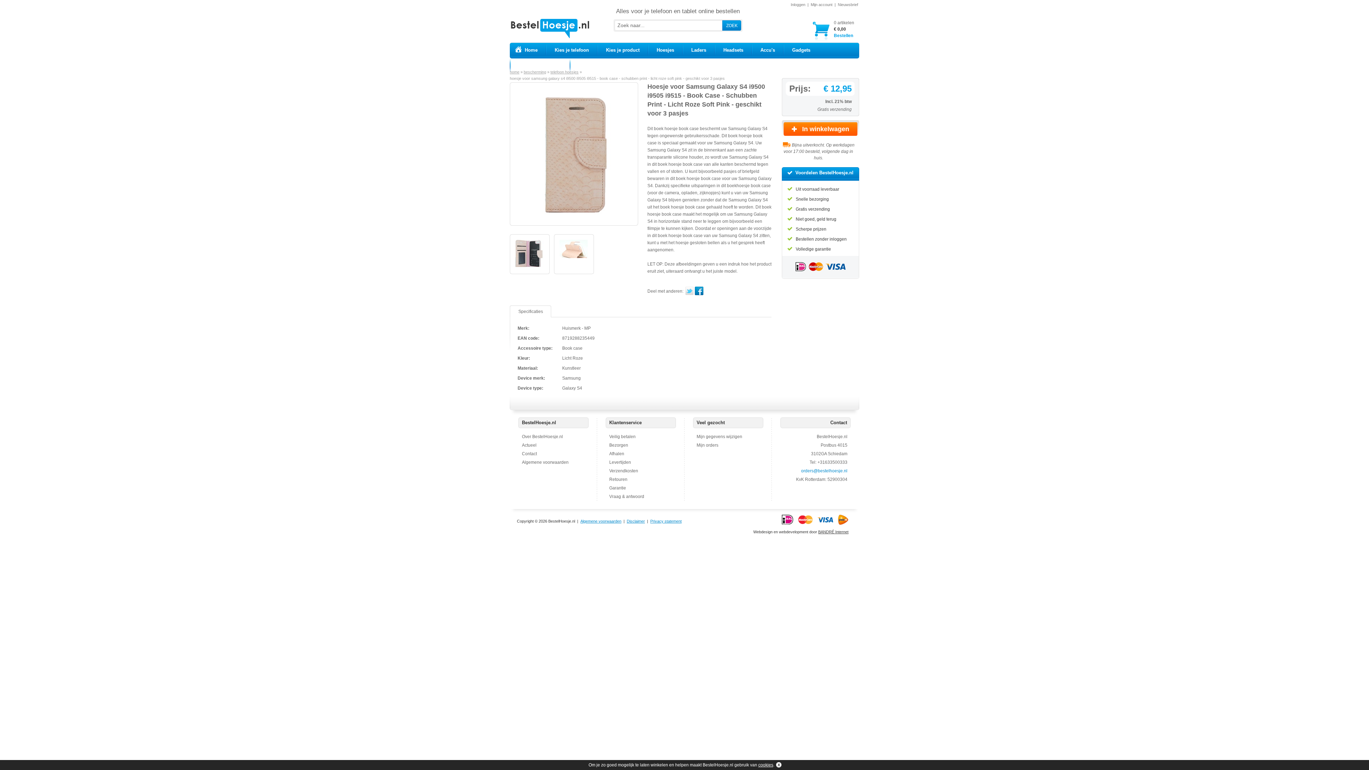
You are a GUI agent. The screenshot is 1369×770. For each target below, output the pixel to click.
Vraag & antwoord (626, 496)
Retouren (618, 479)
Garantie (617, 488)
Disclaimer (636, 521)
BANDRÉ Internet (833, 532)
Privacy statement (666, 521)
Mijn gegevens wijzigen (719, 436)
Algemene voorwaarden (545, 462)
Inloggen (798, 4)
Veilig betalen (622, 436)
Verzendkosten (623, 470)
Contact (529, 453)
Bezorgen (618, 445)
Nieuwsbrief (848, 4)
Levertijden (620, 462)
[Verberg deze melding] (778, 765)
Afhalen (616, 453)
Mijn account (821, 4)
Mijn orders (707, 445)
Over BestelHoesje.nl (542, 436)
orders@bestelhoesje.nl (824, 470)
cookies (765, 765)
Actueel (529, 445)
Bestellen (844, 29)
